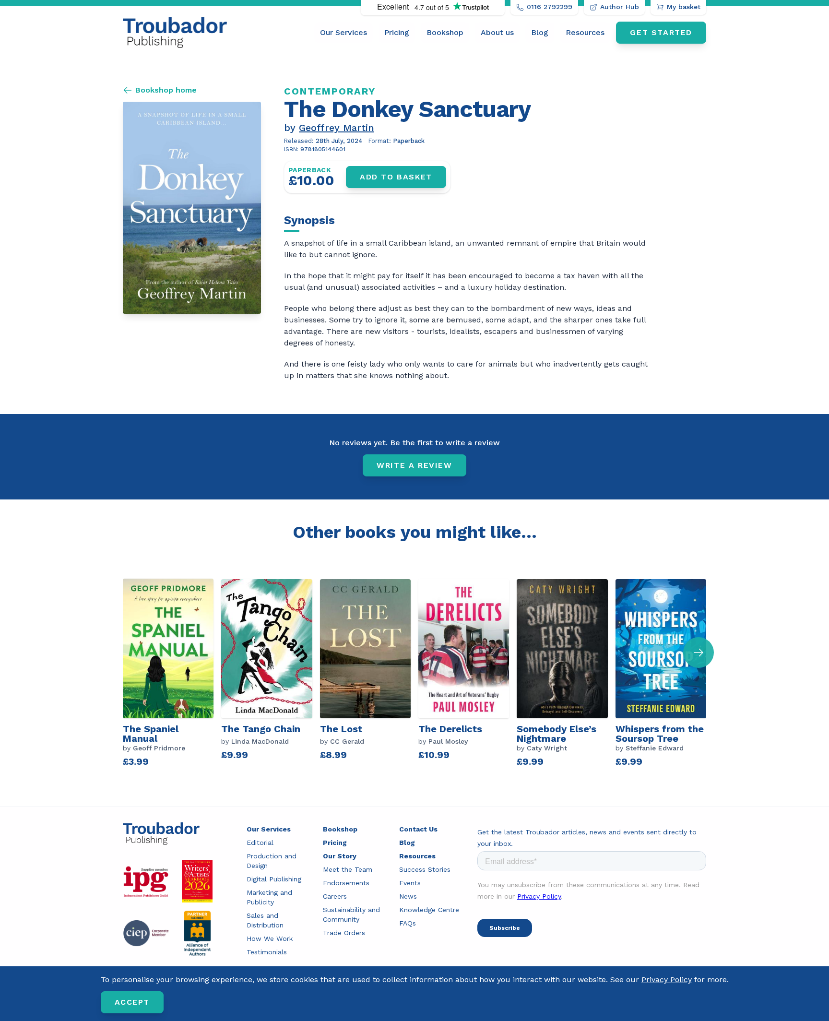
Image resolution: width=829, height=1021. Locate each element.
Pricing (396, 32)
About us (497, 32)
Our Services (343, 32)
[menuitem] (343, 32)
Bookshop (444, 32)
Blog (539, 32)
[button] (698, 652)
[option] (172, 674)
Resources (585, 32)
